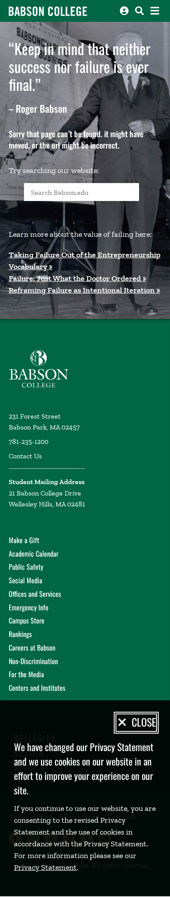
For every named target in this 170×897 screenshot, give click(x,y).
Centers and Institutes (37, 687)
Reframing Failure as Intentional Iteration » (84, 290)
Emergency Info (28, 607)
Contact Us (25, 456)
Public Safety (26, 566)
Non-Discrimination (33, 661)
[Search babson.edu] (139, 10)
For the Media (26, 674)
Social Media (25, 580)
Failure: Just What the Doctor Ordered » (77, 278)
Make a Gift (24, 540)
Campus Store (26, 620)
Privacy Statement (45, 867)
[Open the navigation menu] (154, 10)
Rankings (20, 634)
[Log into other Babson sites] (124, 10)
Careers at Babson (32, 647)
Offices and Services (35, 594)
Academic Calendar (33, 553)
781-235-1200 (28, 441)
